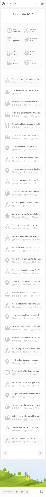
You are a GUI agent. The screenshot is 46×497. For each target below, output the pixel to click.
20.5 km (21, 348)
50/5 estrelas (16, 419)
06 (17, 82)
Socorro (22, 146)
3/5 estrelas (16, 139)
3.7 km (20, 304)
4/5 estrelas (16, 116)
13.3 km (21, 438)
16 (14, 240)
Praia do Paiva (37, 393)
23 (14, 352)
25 (14, 397)
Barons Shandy (32, 191)
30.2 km (21, 247)
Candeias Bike (23, 315)
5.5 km (20, 225)
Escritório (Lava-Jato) (32, 172)
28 (27, 431)
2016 (19, 82)
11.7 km (21, 79)
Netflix (35, 374)
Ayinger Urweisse (37, 405)
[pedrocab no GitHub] (17, 492)
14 (14, 228)
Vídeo (36, 217)
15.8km (21, 157)
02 (15, 82)
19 (14, 285)
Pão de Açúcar (25, 360)
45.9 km (21, 382)
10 (26, 195)
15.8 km (21, 236)
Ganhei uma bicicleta (20, 214)
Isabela (38, 285)
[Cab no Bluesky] (22, 492)
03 (34, 116)
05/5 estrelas (16, 195)
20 (15, 307)
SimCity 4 (23, 427)
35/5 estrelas (16, 105)
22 (34, 330)
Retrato (40, 105)
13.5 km (21, 180)
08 (15, 183)
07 (34, 139)
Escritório (38, 169)
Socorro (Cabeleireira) (32, 150)
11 (14, 206)
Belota (40, 318)
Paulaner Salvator (30, 101)
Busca (37, 3)
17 (14, 251)
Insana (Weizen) (29, 337)
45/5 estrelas (16, 127)
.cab (11, 4)
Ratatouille (30, 416)
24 (15, 386)
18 (14, 273)
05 (27, 127)
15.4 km (21, 202)
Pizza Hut (28, 285)
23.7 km (21, 270)
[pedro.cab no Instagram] (27, 492)
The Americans (30, 371)
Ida (13, 326)
